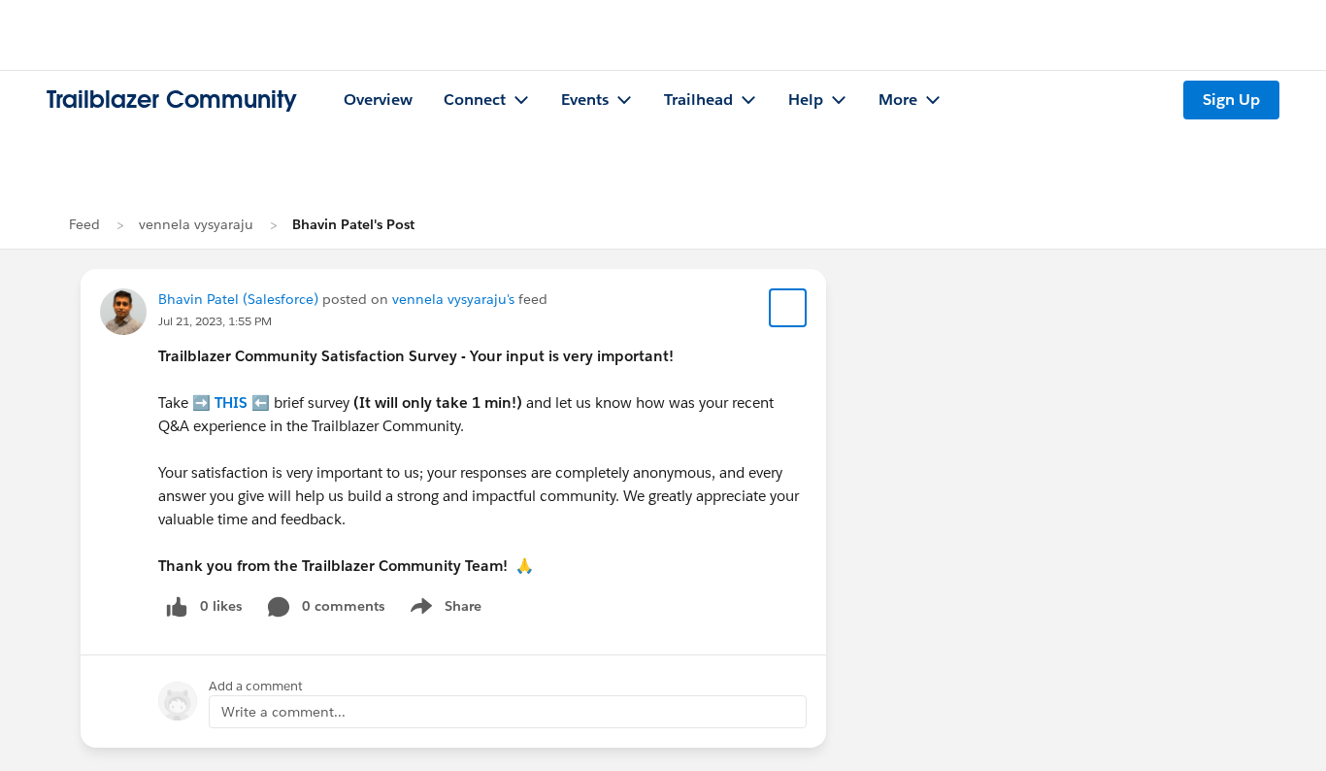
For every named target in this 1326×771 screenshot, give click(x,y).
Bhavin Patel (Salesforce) (238, 299)
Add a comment (256, 686)
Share (443, 609)
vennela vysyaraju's (453, 299)
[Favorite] (788, 307)
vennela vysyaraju (196, 224)
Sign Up (1231, 99)
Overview (378, 99)
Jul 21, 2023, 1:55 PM (215, 321)
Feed (84, 224)
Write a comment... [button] (283, 712)
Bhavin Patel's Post (353, 224)
